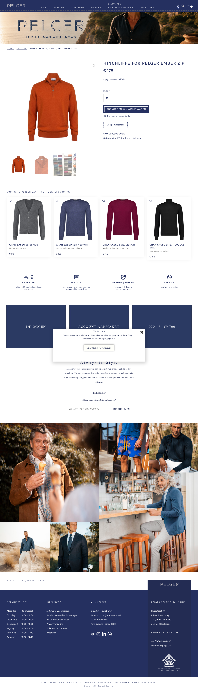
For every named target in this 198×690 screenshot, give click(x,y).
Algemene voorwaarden (58, 611)
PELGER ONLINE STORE (57, 682)
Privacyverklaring (55, 624)
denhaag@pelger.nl (160, 624)
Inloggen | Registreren (101, 611)
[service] (169, 277)
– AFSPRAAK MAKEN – (120, 7)
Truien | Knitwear (133, 138)
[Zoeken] (182, 5)
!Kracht (93, 686)
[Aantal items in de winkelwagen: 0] (188, 6)
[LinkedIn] (104, 634)
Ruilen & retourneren (57, 628)
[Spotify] (93, 634)
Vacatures (147, 7)
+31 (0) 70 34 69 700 (161, 619)
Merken (96, 7)
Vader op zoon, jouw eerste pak (106, 615)
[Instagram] (98, 634)
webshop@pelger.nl (161, 645)
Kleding (59, 7)
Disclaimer (122, 682)
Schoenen (77, 7)
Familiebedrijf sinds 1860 (103, 624)
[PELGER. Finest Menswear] (16, 6)
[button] (94, 65)
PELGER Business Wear (58, 619)
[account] (76, 277)
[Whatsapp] (110, 634)
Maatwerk (114, 4)
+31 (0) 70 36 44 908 (161, 641)
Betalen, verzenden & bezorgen (62, 615)
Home (10, 48)
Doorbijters (110, 686)
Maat (106, 91)
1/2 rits (120, 138)
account (77, 282)
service (169, 282)
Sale (44, 7)
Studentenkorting (99, 619)
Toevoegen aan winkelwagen (126, 109)
